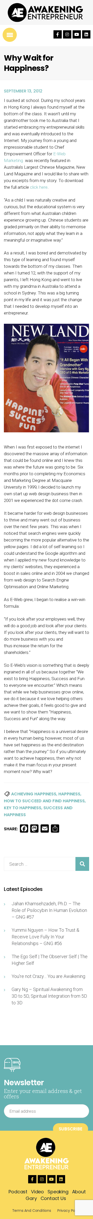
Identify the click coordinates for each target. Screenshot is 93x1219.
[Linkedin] (86, 34)
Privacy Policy (69, 1210)
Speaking (58, 1191)
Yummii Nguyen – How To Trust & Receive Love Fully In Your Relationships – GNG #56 (45, 936)
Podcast (18, 1191)
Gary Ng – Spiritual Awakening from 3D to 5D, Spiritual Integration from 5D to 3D (49, 996)
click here (39, 187)
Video (37, 1191)
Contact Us (53, 1198)
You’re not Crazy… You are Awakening (48, 976)
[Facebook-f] (57, 34)
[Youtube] (77, 34)
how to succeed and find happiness (44, 801)
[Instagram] (67, 34)
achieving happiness (33, 794)
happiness (69, 794)
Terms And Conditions (31, 1210)
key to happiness (22, 808)
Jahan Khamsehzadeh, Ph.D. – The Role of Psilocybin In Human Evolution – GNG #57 (49, 910)
